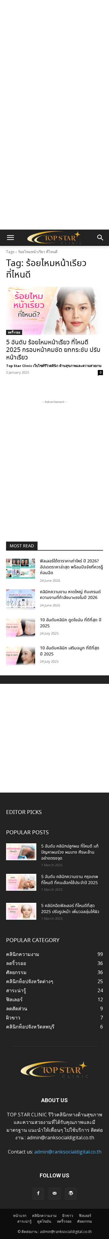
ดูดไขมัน (44, 1221)
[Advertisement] (54, 57)
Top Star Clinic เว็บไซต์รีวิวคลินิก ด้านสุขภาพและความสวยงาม (53, 365)
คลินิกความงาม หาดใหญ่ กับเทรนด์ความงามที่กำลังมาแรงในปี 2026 (70, 595)
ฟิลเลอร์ (85, 1215)
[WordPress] (71, 1194)
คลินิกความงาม (44, 1215)
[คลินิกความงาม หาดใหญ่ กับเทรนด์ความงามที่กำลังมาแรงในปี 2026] (20, 599)
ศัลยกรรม (84, 1221)
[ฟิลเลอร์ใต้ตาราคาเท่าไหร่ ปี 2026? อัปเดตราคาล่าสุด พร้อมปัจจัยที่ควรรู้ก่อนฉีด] (20, 568)
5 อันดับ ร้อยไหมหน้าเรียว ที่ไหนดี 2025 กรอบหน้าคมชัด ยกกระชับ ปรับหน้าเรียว (53, 350)
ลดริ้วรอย (14, 332)
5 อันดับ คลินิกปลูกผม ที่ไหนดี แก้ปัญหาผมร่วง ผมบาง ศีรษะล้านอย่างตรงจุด (69, 852)
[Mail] (54, 1194)
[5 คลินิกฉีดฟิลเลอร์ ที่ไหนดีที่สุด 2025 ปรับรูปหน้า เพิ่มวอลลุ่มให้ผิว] (21, 911)
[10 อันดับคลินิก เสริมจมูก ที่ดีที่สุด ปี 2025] (20, 655)
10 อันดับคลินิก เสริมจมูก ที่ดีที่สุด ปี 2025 (69, 651)
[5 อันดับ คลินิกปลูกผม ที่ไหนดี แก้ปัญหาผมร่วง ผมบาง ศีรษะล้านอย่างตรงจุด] (21, 851)
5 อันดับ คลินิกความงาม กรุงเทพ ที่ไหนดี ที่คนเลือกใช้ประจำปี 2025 (69, 880)
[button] (10, 238)
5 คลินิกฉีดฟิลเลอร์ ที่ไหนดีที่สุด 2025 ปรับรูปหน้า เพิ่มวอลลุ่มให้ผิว (70, 909)
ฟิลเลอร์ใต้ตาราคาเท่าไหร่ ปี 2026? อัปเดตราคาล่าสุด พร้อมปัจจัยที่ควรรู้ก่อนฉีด (71, 567)
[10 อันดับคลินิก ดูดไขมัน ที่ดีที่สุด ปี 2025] (20, 627)
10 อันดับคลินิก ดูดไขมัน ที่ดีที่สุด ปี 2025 (70, 623)
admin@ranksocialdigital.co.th (67, 1151)
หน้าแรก (19, 1215)
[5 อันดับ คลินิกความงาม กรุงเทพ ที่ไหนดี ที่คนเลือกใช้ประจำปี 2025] (21, 882)
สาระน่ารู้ (24, 1221)
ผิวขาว (67, 1215)
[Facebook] (38, 1194)
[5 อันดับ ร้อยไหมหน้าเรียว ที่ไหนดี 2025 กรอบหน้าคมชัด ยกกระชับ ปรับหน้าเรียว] (54, 311)
